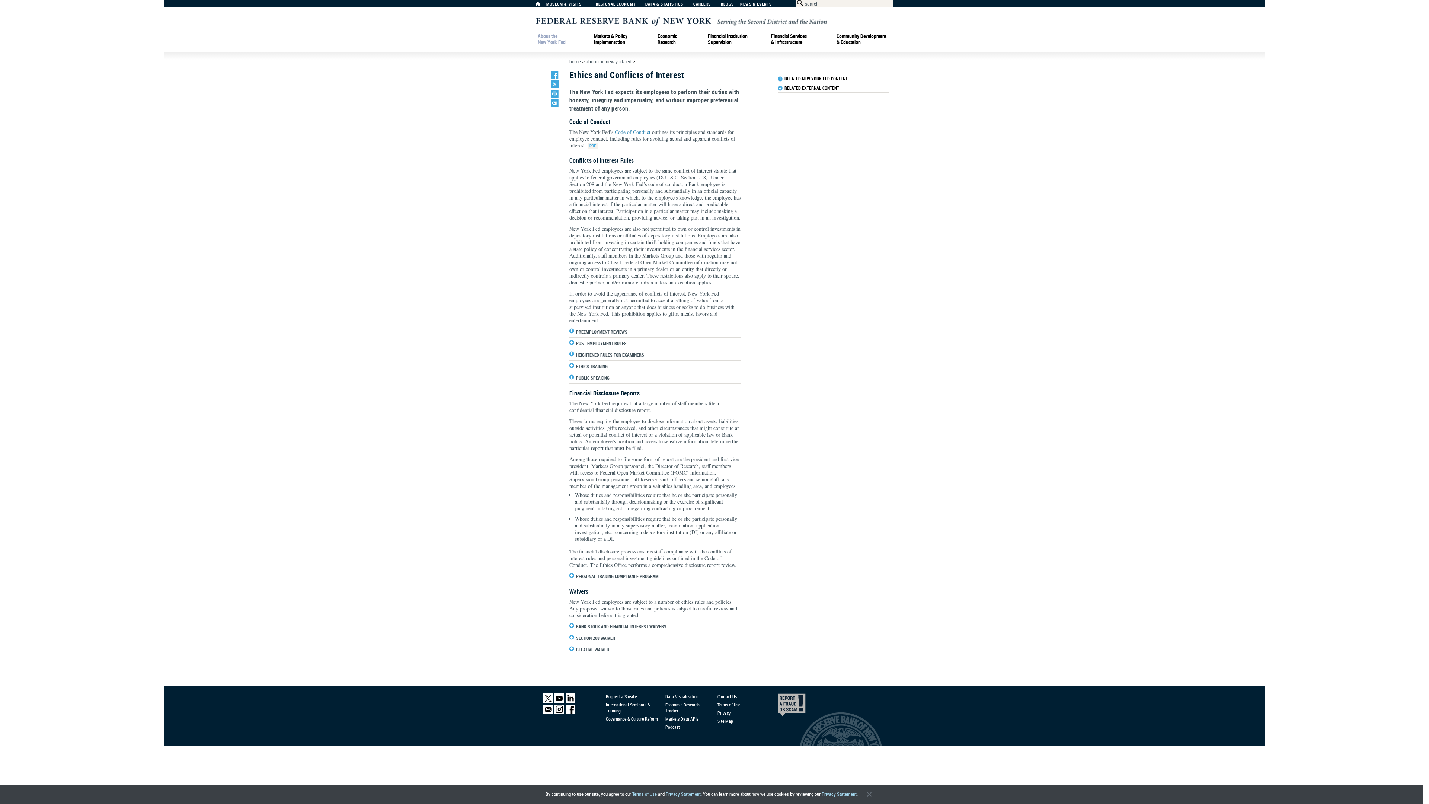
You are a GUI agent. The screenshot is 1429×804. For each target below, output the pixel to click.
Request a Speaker (622, 696)
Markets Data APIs (681, 719)
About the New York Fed (552, 39)
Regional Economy (616, 4)
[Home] (542, 6)
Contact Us (727, 696)
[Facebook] (570, 712)
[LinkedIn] (570, 701)
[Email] (548, 712)
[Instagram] (559, 712)
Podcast (672, 727)
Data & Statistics (664, 4)
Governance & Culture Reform (632, 719)
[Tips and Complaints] (781, 706)
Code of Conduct (632, 131)
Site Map (725, 721)
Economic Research (667, 39)
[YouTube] (559, 701)
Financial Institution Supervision (728, 39)
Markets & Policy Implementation (610, 39)
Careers (702, 4)
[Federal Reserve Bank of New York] (681, 21)
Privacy (724, 713)
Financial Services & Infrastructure (789, 39)
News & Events (756, 4)
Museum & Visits (564, 4)
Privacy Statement (683, 794)
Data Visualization (681, 696)
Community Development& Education (861, 39)
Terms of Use (644, 794)
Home (575, 61)
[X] (548, 701)
